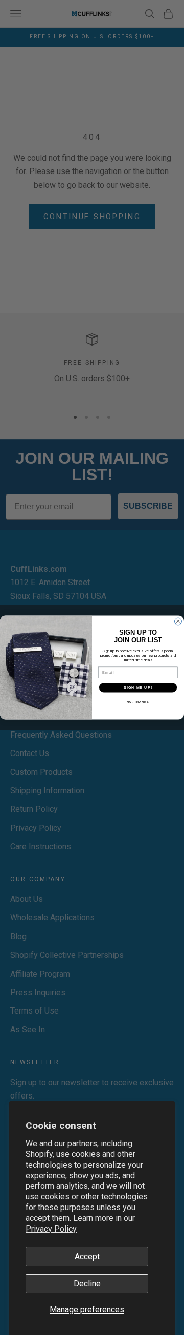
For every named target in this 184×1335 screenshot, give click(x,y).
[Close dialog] (178, 621)
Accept (87, 1256)
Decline (87, 1283)
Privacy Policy (51, 1229)
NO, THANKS (138, 701)
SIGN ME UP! (138, 687)
